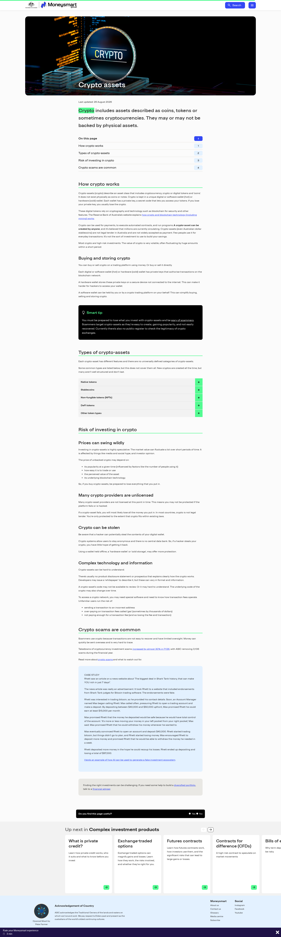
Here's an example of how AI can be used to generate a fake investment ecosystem (129, 759)
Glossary (214, 913)
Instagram (240, 905)
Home (51, 5)
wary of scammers (182, 320)
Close (277, 932)
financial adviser (101, 789)
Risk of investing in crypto (96, 160)
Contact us (215, 909)
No (201, 813)
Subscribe (215, 920)
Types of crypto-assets (94, 153)
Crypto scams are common (97, 167)
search (229, 5)
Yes (194, 813)
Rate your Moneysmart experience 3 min (20, 932)
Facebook (239, 909)
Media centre (216, 916)
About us (214, 905)
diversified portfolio (184, 785)
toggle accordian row (199, 382)
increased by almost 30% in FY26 (150, 649)
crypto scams (105, 659)
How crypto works (90, 145)
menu (252, 5)
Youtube (239, 913)
